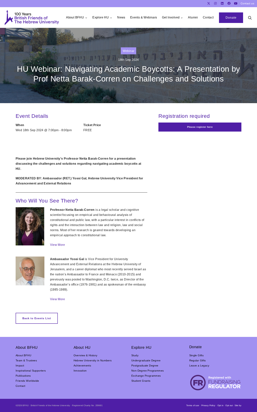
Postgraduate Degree (144, 365)
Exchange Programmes (146, 375)
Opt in (220, 405)
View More (57, 244)
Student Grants (141, 380)
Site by (238, 405)
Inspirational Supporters (31, 370)
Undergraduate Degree (145, 360)
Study (134, 355)
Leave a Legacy (199, 365)
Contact (20, 385)
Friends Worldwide (27, 380)
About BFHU (23, 355)
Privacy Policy (208, 405)
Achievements (82, 365)
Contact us (247, 3)
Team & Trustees (26, 360)
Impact (20, 365)
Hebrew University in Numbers (93, 360)
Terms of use (192, 405)
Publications (23, 375)
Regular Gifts (197, 360)
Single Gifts (196, 355)
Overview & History (85, 355)
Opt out (229, 405)
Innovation (80, 370)
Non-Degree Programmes (147, 370)
